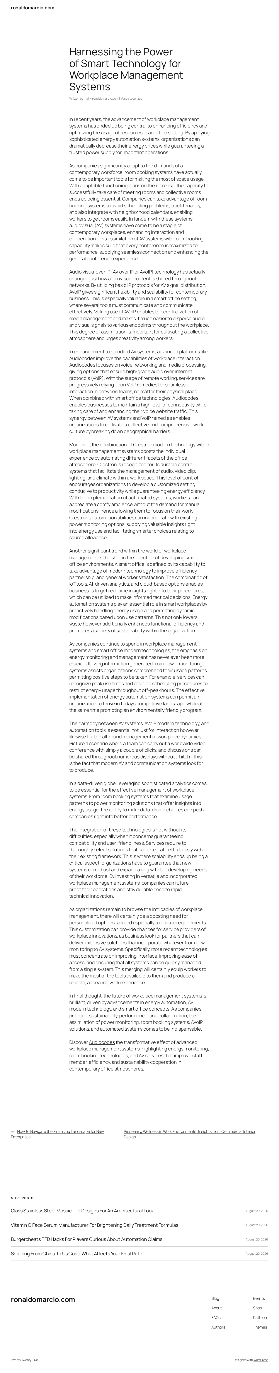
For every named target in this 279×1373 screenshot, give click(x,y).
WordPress (260, 1360)
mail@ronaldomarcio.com (101, 98)
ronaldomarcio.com (32, 7)
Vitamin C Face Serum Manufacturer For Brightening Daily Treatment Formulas (94, 1225)
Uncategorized (132, 98)
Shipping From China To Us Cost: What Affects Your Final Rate (76, 1253)
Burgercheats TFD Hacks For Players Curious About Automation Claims (86, 1239)
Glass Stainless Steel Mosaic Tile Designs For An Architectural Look (82, 1210)
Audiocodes (102, 1042)
